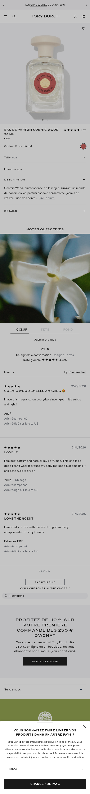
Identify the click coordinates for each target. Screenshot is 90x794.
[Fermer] (84, 726)
